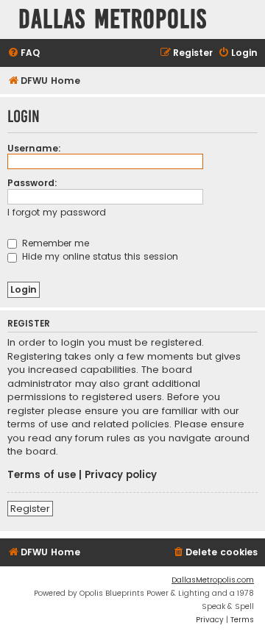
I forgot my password (56, 212)
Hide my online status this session (98, 256)
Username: (34, 148)
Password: (32, 183)
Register (30, 509)
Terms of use (41, 475)
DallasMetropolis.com (213, 579)
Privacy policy (121, 475)
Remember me (54, 243)
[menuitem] (23, 53)
